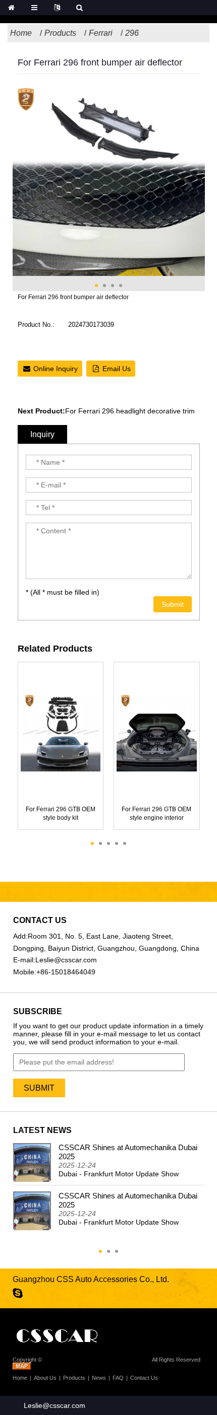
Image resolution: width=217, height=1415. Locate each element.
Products (60, 33)
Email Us (116, 369)
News (99, 1378)
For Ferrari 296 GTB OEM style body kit (60, 813)
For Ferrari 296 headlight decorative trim (130, 411)
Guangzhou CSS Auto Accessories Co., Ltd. (97, 1360)
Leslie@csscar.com (66, 960)
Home (21, 33)
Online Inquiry (55, 369)
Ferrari (101, 33)
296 (132, 33)
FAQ (118, 1378)
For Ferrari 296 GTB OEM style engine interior (156, 813)
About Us (45, 1378)
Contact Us (144, 1378)
